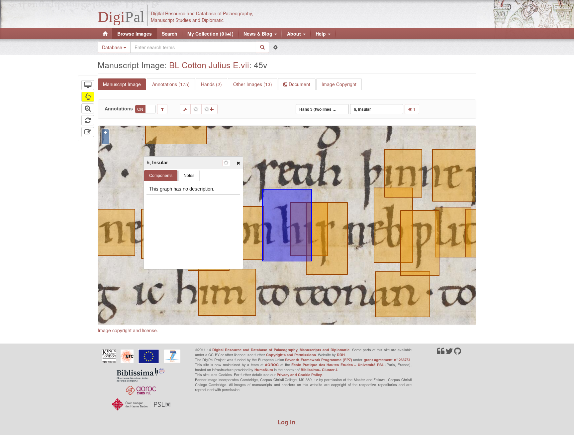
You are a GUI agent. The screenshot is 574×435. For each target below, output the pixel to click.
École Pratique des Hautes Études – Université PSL (337, 364)
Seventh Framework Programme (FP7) (318, 359)
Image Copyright (339, 84)
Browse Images (134, 33)
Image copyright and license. (128, 330)
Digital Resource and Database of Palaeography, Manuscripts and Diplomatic (281, 349)
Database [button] (113, 47)
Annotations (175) (171, 84)
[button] (238, 163)
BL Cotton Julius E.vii (209, 65)
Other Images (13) (252, 84)
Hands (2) (211, 84)
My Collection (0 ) (210, 33)
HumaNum (263, 369)
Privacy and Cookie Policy (299, 374)
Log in (286, 422)
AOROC (272, 364)
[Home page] (105, 33)
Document (298, 84)
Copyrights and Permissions (291, 354)
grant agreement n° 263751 (387, 359)
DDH (341, 354)
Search (169, 33)
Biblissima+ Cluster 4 (319, 369)
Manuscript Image (122, 84)
